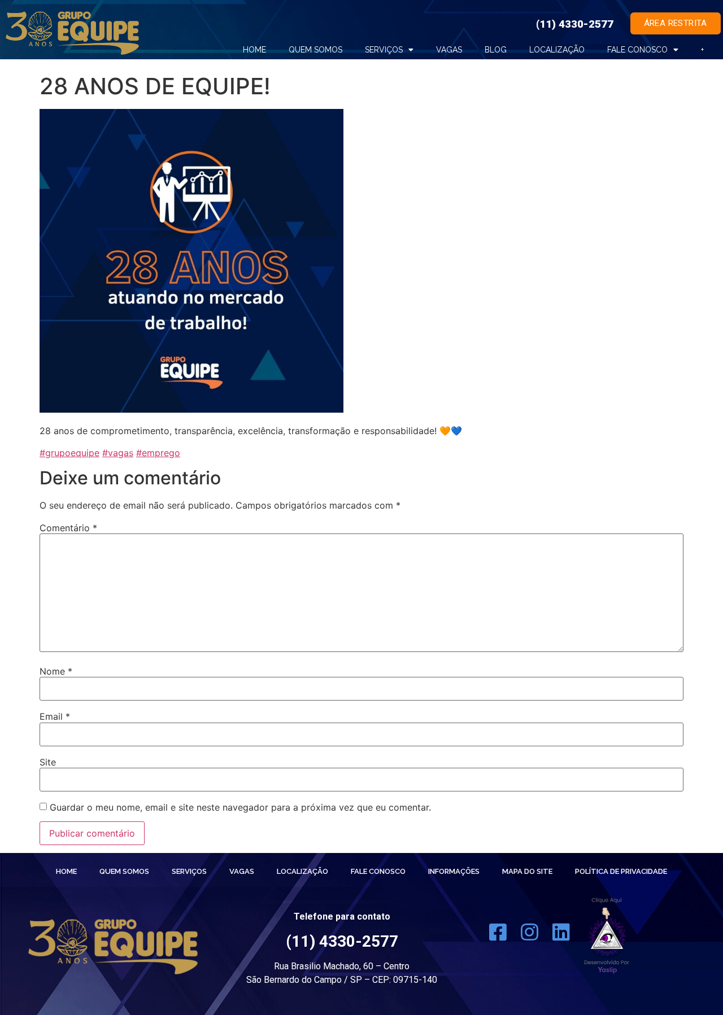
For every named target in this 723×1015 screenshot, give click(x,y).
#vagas (117, 452)
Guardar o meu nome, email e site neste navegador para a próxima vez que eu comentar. (240, 807)
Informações (454, 871)
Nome (56, 671)
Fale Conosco (637, 49)
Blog (496, 49)
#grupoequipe (69, 452)
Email (55, 716)
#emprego (158, 452)
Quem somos (315, 49)
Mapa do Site (527, 871)
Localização (557, 49)
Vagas (449, 49)
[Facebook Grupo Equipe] (498, 936)
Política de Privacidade (621, 871)
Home (254, 49)
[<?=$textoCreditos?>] (606, 936)
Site (48, 762)
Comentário (68, 527)
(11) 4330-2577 (574, 24)
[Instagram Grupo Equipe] (529, 936)
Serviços (384, 49)
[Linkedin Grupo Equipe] (561, 936)
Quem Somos (124, 871)
